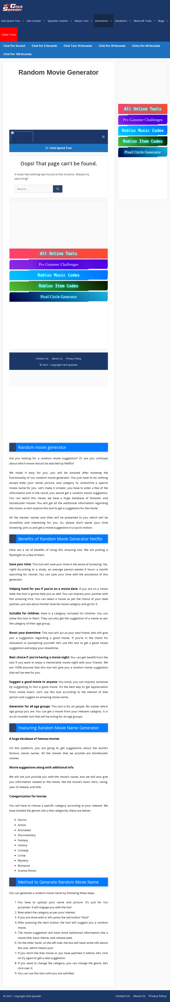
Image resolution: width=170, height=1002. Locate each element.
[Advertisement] (58, 101)
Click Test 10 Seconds (78, 46)
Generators (101, 20)
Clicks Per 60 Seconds (146, 46)
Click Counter (34, 20)
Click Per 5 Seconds (44, 46)
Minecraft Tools (143, 20)
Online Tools (9, 34)
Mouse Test (81, 20)
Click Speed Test (10, 20)
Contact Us (123, 996)
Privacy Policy (158, 996)
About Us (139, 996)
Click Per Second (14, 46)
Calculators (121, 20)
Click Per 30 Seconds (112, 46)
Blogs (161, 20)
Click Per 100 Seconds (17, 54)
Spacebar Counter (58, 20)
